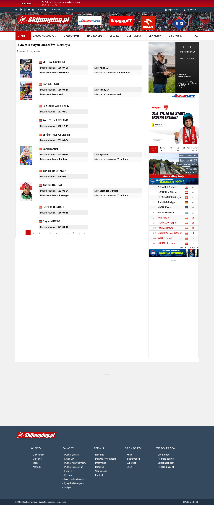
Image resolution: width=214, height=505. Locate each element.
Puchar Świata (71, 454)
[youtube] (29, 9)
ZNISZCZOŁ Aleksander (170, 233)
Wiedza (114, 36)
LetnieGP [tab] (153, 149)
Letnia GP (69, 459)
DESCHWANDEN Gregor (169, 197)
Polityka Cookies (190, 502)
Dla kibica (155, 36)
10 (79, 233)
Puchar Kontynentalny (75, 463)
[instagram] (25, 9)
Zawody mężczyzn (44, 36)
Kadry (35, 463)
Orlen (129, 467)
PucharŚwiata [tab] (194, 149)
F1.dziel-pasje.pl (166, 467)
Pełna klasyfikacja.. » (189, 247)
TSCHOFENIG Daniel (167, 192)
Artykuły (37, 467)
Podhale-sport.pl (166, 459)
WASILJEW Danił (166, 212)
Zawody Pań (71, 36)
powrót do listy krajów (30, 51)
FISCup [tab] (170, 149)
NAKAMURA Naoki (167, 187)
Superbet (131, 463)
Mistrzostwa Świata (74, 479)
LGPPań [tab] (178, 149)
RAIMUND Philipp (166, 202)
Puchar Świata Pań (73, 467)
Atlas (129, 454)
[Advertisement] (173, 309)
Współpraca (101, 471)
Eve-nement (164, 454)
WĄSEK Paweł (165, 238)
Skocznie (37, 459)
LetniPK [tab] (162, 149)
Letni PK (68, 471)
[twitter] (16, 9)
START (21, 36)
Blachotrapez (133, 459)
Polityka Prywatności (105, 459)
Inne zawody (94, 36)
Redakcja (42, 9)
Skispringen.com (166, 463)
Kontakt (69, 9)
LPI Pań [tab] (186, 148)
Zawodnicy (38, 454)
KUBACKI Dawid (165, 228)
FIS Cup (68, 475)
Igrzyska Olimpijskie (74, 483)
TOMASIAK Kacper (167, 222)
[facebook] (21, 9)
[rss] (33, 9)
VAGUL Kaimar (165, 207)
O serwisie (175, 36)
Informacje (100, 463)
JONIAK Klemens (166, 243)
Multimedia (133, 36)
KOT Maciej (163, 217)
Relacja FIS (52, 5)
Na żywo (68, 487)
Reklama (56, 9)
